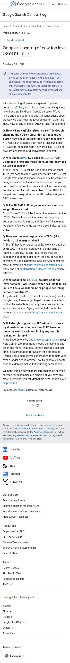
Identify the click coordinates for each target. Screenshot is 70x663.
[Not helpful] (28, 32)
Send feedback (16, 40)
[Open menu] (5, 4)
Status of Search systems (17, 542)
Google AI (8, 627)
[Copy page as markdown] (23, 54)
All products (9, 633)
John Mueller (19, 390)
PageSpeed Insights (13, 578)
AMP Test (8, 584)
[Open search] (53, 4)
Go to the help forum (14, 500)
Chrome (7, 611)
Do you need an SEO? (14, 531)
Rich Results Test (12, 573)
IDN (23, 157)
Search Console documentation (20, 547)
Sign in (62, 4)
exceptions (48, 296)
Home (6, 26)
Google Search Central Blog (24, 15)
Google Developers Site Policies (26, 435)
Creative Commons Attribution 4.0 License (32, 428)
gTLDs (18, 107)
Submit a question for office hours (21, 506)
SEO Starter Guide (12, 537)
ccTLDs (32, 280)
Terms (6, 647)
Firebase (7, 616)
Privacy (17, 647)
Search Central (39, 4)
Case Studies (10, 553)
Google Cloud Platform (15, 622)
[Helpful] (23, 32)
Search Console (11, 568)
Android (7, 606)
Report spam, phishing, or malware (21, 511)
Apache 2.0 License (43, 432)
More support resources (15, 516)
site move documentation (44, 339)
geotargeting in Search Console (38, 269)
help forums (10, 383)
